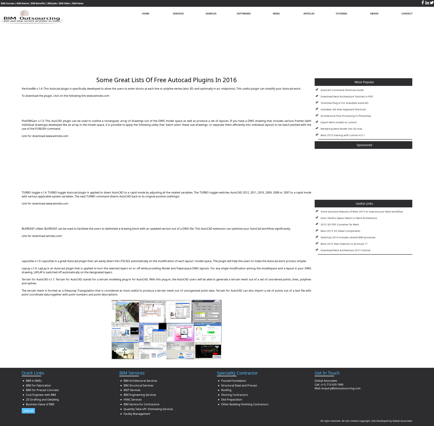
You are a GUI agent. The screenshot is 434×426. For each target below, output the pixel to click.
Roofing (226, 390)
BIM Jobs (52, 3)
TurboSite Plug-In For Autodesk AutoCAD (344, 103)
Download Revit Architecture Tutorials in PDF (347, 96)
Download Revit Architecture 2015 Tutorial (345, 250)
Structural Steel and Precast (239, 385)
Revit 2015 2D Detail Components (340, 231)
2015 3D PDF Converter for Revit (340, 224)
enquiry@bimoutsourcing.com (341, 388)
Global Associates (402, 420)
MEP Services (132, 390)
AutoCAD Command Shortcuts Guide (342, 90)
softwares (244, 13)
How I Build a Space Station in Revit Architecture (349, 218)
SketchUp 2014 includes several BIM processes (348, 237)
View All (28, 411)
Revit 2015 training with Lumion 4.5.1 (343, 135)
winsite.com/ (54, 236)
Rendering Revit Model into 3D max (341, 128)
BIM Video (64, 3)
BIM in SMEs (34, 381)
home (145, 13)
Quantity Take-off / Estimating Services (148, 409)
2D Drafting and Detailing (42, 399)
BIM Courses (7, 3)
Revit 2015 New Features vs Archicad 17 (344, 243)
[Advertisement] (217, 47)
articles (308, 13)
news (276, 13)
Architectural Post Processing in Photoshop (346, 115)
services (178, 13)
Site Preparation (231, 399)
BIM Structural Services (138, 385)
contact (406, 13)
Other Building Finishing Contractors (244, 404)
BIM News (77, 3)
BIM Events (23, 3)
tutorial (342, 13)
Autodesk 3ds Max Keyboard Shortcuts (343, 109)
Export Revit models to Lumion (339, 122)
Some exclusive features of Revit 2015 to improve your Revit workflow (362, 211)
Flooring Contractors (234, 395)
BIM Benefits (38, 3)
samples (211, 13)
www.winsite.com (98, 96)
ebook (374, 13)
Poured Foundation (233, 381)
